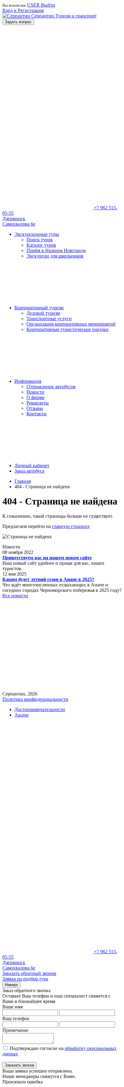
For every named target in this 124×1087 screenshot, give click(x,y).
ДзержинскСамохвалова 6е (18, 221)
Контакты (36, 413)
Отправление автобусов (51, 386)
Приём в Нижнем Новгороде (56, 250)
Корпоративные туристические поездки (67, 329)
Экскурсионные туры (36, 234)
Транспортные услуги (49, 318)
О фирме (35, 397)
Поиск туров (39, 239)
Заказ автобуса (29, 470)
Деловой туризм (43, 313)
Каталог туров (41, 245)
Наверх (11, 984)
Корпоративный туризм (39, 307)
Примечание (15, 1030)
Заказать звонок (19, 1065)
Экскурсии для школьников (54, 255)
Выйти (48, 5)
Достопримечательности (39, 709)
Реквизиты (37, 402)
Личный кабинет (31, 465)
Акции (21, 714)
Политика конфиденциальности (35, 699)
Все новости (15, 595)
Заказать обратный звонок (29, 973)
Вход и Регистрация (23, 10)
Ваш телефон (15, 1018)
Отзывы (34, 408)
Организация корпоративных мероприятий (71, 323)
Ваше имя (12, 1006)
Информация (27, 381)
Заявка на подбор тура (25, 978)
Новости (35, 392)
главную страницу (71, 526)
